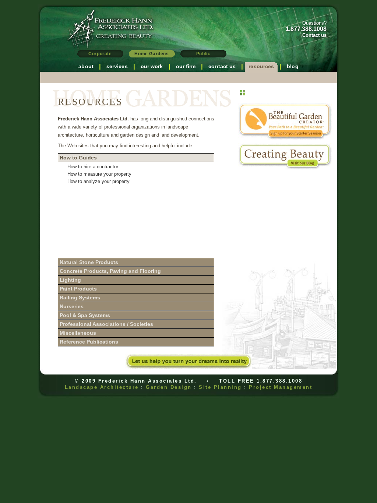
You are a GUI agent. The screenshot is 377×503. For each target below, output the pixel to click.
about (86, 66)
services (117, 66)
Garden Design (169, 387)
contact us (222, 66)
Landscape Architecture (102, 387)
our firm (186, 66)
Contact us (314, 35)
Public (203, 53)
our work (152, 66)
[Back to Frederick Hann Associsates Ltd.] (104, 45)
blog (292, 66)
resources (261, 66)
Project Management (280, 387)
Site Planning (220, 387)
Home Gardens (151, 53)
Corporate (100, 53)
